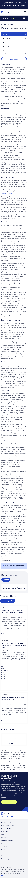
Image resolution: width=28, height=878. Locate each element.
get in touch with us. (19, 567)
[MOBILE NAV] (25, 12)
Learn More (6, 579)
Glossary (7, 53)
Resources (7, 50)
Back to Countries (8, 24)
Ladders (7, 42)
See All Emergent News (7, 601)
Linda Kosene (14, 743)
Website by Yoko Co (6, 875)
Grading (7, 46)
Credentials (8, 38)
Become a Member (8, 802)
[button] (14, 59)
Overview (4, 34)
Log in (3, 849)
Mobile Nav (25, 12)
